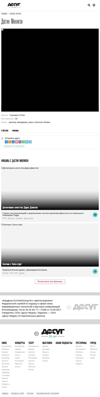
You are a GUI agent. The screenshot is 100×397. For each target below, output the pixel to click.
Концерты (20, 342)
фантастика (28, 218)
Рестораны (81, 342)
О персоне (4, 130)
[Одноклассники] (9, 141)
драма (21, 273)
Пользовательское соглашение (47, 393)
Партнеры (30, 393)
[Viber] (20, 141)
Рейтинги (5, 349)
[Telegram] (30, 141)
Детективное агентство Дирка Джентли (20, 207)
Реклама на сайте (17, 393)
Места (92, 346)
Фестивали (19, 361)
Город (93, 342)
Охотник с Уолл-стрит (12, 264)
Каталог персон (15, 14)
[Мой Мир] (13, 141)
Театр (31, 342)
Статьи (17, 367)
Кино (4, 342)
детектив (11, 218)
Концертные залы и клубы (20, 355)
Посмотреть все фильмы (50, 281)
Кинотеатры (6, 346)
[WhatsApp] (23, 141)
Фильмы (15, 130)
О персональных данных (31, 316)
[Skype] (26, 141)
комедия (19, 218)
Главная (4, 14)
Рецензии (79, 358)
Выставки (47, 342)
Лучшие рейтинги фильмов (5, 355)
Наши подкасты (64, 342)
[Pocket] (16, 141)
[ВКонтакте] (6, 141)
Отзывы (79, 355)
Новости (79, 364)
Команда (5, 393)
